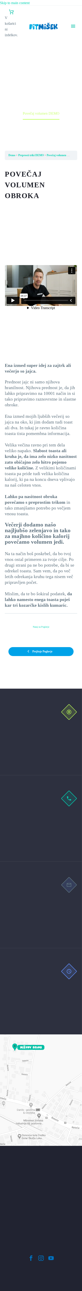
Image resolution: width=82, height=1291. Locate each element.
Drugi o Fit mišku (73, 61)
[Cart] (11, 12)
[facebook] (31, 1258)
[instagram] (41, 1258)
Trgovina (75, 78)
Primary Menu (73, 26)
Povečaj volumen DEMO (61, 155)
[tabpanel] (41, 388)
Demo (11, 155)
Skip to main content (15, 3)
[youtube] (51, 1258)
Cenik (73, 50)
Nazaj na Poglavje (41, 627)
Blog (72, 73)
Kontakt (75, 84)
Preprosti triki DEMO (31, 155)
